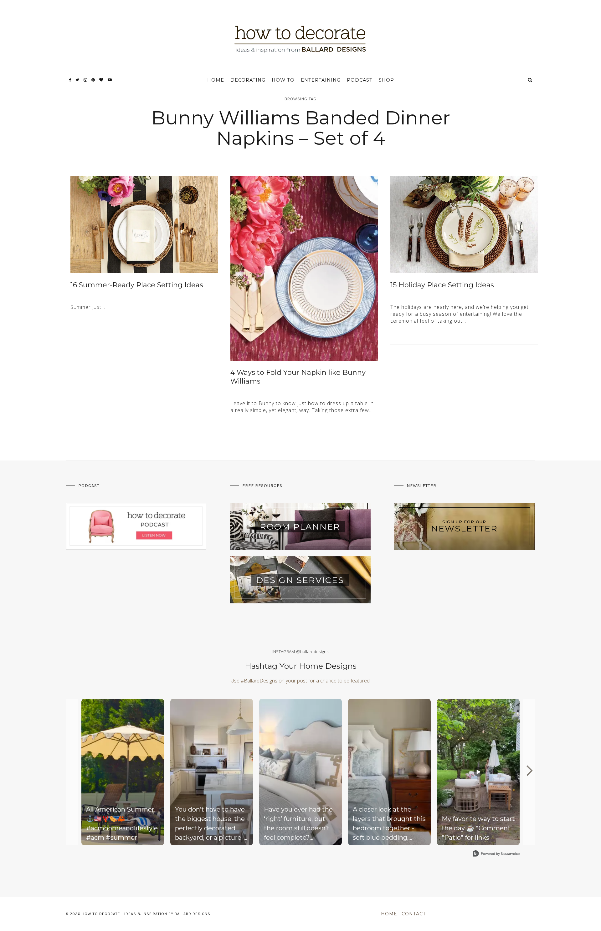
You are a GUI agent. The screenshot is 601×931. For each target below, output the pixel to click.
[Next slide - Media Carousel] (529, 770)
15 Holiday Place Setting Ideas (442, 285)
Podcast (359, 80)
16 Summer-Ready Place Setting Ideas (136, 285)
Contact (414, 914)
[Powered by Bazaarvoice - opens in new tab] (496, 854)
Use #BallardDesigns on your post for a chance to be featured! (301, 680)
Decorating (247, 80)
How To (283, 80)
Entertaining (321, 80)
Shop (386, 80)
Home (215, 80)
